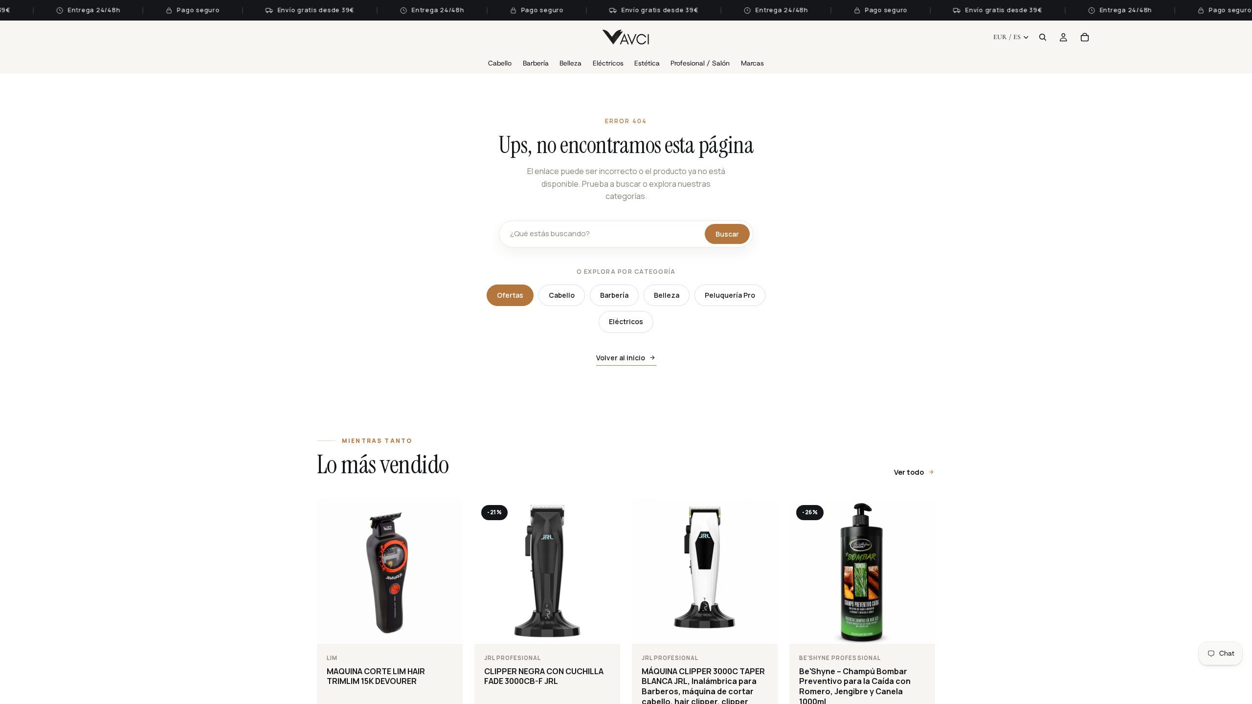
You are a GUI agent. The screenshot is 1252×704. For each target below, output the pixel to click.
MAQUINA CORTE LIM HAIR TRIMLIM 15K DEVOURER (376, 676)
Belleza (666, 295)
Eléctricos (626, 321)
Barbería (614, 295)
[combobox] (605, 234)
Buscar (727, 234)
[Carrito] (1085, 37)
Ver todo (909, 472)
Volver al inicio (620, 357)
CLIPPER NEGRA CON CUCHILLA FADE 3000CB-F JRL (544, 676)
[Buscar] (1042, 37)
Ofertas (510, 295)
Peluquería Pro (730, 295)
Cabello (562, 295)
